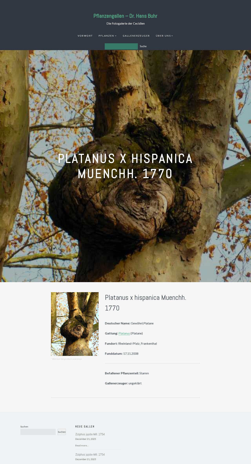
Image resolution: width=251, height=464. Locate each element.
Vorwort (85, 35)
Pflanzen (106, 35)
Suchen (24, 426)
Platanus (124, 333)
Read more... (82, 445)
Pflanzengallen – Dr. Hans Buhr (125, 15)
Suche (143, 46)
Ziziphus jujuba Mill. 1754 (90, 434)
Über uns (163, 35)
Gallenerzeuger (136, 35)
